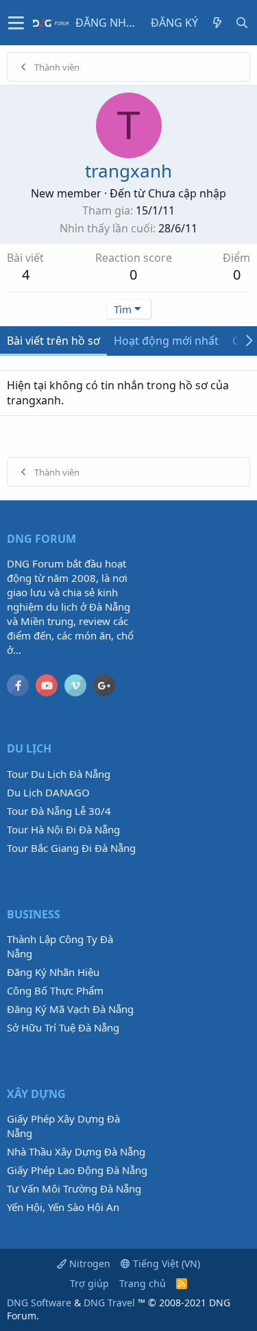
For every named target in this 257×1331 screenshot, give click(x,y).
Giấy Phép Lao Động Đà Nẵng (77, 1170)
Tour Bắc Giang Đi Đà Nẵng (71, 848)
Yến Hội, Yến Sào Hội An (63, 1207)
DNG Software (39, 1302)
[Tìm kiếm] (242, 22)
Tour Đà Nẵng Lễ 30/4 (59, 811)
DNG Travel (109, 1302)
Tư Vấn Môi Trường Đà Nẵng (74, 1188)
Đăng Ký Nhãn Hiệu (53, 972)
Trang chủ (142, 1283)
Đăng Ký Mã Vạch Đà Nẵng (70, 1009)
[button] (16, 22)
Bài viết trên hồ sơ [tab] (53, 340)
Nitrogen (88, 1263)
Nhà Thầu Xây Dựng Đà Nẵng (76, 1151)
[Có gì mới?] (217, 22)
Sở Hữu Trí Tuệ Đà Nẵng (63, 1027)
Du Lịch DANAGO (48, 792)
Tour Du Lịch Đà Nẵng (58, 774)
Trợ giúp (89, 1283)
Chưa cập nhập (187, 193)
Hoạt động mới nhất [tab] (166, 340)
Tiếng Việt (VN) (165, 1263)
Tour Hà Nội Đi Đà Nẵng (63, 829)
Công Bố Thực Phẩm (55, 990)
